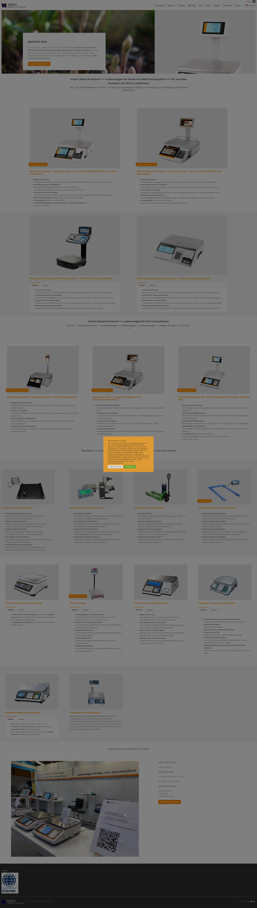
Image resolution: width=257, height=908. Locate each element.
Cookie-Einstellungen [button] (115, 467)
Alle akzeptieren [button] (130, 467)
